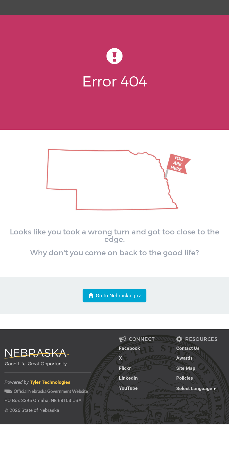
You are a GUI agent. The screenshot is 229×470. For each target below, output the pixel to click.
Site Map (185, 368)
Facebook (129, 348)
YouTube (128, 388)
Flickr (125, 368)
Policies (184, 378)
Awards (184, 358)
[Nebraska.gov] (10, 4)
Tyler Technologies (50, 382)
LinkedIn (128, 378)
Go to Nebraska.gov (117, 296)
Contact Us (187, 348)
